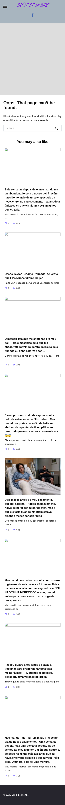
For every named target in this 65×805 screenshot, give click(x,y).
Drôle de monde (32, 6)
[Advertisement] (32, 61)
